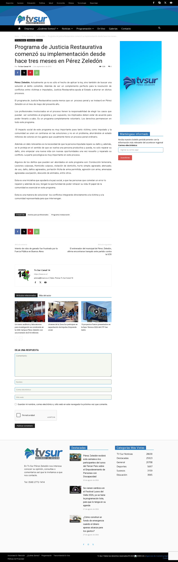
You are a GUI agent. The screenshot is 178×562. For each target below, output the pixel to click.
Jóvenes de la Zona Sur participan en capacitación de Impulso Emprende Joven (63, 327)
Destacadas (40, 36)
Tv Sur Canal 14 (24, 66)
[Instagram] (88, 544)
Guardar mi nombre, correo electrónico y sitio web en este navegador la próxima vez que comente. (63, 404)
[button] (159, 28)
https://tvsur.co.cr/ (41, 274)
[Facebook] (154, 3)
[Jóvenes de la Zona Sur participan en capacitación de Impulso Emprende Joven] (63, 311)
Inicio (17, 36)
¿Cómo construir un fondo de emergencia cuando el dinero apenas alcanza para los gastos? (93, 524)
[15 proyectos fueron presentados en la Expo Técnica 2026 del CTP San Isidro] (96, 311)
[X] (165, 3)
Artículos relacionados (26, 295)
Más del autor (45, 295)
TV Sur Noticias (27, 36)
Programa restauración (60, 215)
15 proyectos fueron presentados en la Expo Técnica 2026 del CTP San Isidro (96, 327)
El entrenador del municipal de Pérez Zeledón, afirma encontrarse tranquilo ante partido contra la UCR (89, 251)
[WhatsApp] (36, 73)
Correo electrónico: (127, 145)
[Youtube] (171, 3)
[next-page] (21, 338)
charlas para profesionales (38, 215)
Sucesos (39, 40)
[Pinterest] (30, 73)
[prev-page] (16, 338)
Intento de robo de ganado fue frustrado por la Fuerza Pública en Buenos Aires (36, 250)
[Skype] (159, 3)
